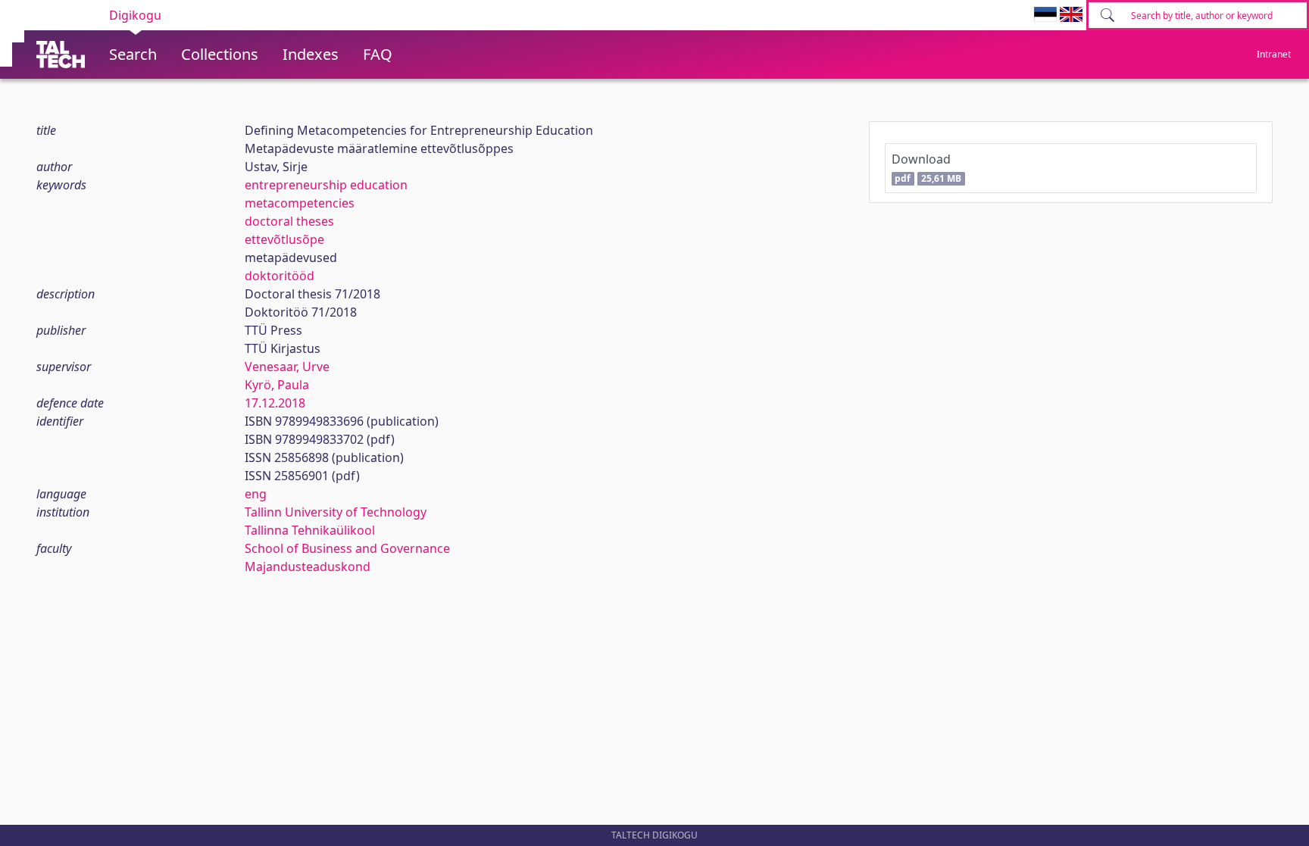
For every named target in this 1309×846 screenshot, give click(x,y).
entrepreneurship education (326, 184)
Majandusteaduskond (307, 566)
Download (926, 168)
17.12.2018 (275, 403)
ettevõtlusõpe (284, 239)
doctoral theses (289, 221)
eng (256, 493)
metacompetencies (300, 203)
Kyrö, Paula (277, 384)
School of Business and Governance (347, 548)
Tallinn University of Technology (335, 512)
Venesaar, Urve (287, 366)
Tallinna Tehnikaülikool (310, 530)
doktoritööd (279, 275)
